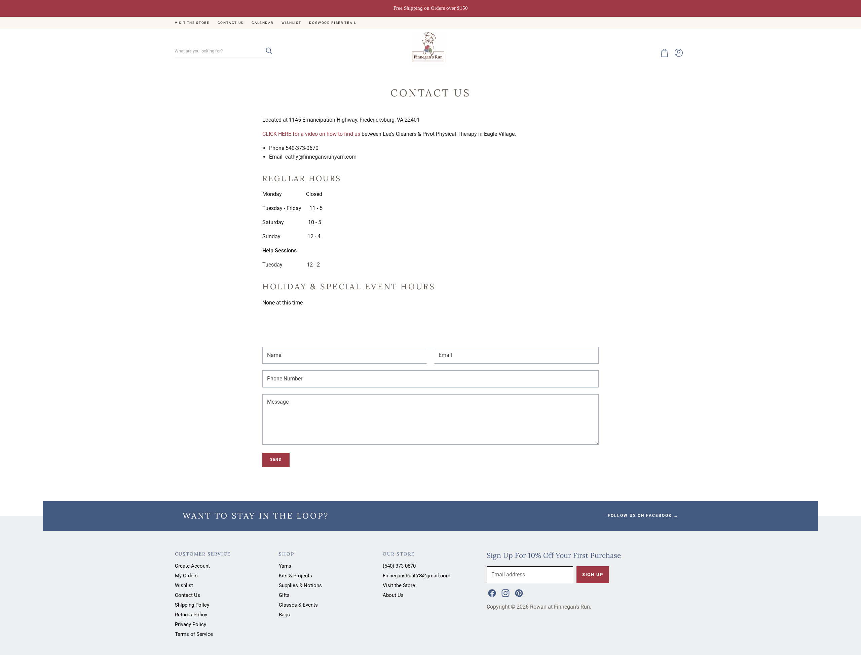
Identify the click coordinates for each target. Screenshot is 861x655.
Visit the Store (192, 23)
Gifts (284, 595)
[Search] (263, 51)
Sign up (592, 574)
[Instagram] (505, 592)
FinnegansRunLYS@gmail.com (416, 576)
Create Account (192, 566)
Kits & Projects (295, 576)
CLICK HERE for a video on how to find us (311, 134)
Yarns (285, 566)
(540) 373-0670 (399, 566)
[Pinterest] (518, 592)
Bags (284, 615)
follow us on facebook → (643, 515)
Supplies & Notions (300, 585)
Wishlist (291, 23)
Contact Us (231, 23)
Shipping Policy (192, 605)
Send (276, 459)
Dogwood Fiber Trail (332, 23)
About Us (393, 595)
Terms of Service (194, 634)
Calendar (262, 23)
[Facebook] (491, 592)
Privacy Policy (190, 624)
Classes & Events (298, 605)
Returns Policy (191, 615)
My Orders (186, 576)
